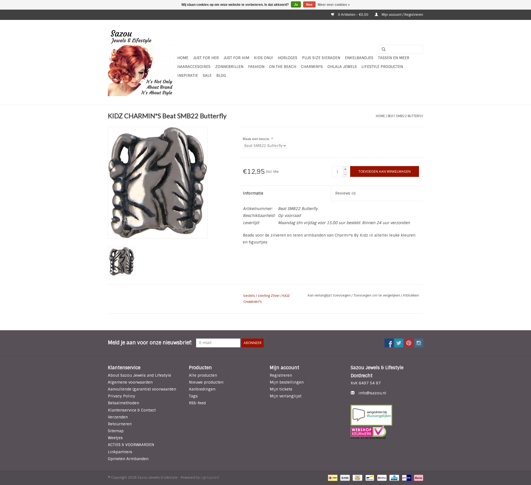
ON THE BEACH (282, 66)
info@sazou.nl (372, 392)
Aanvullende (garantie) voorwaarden (142, 389)
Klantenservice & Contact (132, 410)
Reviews (345, 193)
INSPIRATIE (187, 75)
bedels (249, 295)
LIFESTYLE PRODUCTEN (382, 66)
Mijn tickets (281, 389)
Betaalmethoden (123, 402)
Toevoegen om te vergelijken (377, 295)
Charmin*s (312, 66)
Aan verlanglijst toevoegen (330, 295)
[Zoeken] (381, 49)
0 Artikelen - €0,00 (353, 14)
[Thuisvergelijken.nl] (387, 415)
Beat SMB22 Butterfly (405, 116)
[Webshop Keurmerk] (387, 432)
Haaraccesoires (193, 66)
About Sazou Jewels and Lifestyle (139, 375)
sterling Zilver (269, 295)
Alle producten (203, 375)
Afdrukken (411, 295)
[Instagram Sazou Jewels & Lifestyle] (418, 343)
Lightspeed (210, 477)
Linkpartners (120, 451)
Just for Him (236, 57)
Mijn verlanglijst (285, 396)
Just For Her (206, 57)
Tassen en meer (393, 57)
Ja (296, 5)
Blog (221, 75)
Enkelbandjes (359, 57)
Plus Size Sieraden (321, 57)
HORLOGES (287, 57)
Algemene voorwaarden (130, 382)
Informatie (253, 193)
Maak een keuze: (258, 139)
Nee (309, 5)
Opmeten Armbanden (128, 458)
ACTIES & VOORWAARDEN (131, 444)
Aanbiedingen (202, 389)
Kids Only (263, 57)
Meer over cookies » (334, 5)
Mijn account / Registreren (402, 14)
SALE (207, 75)
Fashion (256, 66)
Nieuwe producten (206, 382)
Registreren (281, 375)
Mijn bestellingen (287, 382)
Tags (193, 396)
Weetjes (115, 437)
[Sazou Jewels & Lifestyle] (142, 62)
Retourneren (120, 423)
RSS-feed (197, 402)
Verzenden (118, 417)
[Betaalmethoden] (332, 477)
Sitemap (116, 430)
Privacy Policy (121, 396)
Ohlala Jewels (342, 66)
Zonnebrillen (229, 66)
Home (182, 57)
